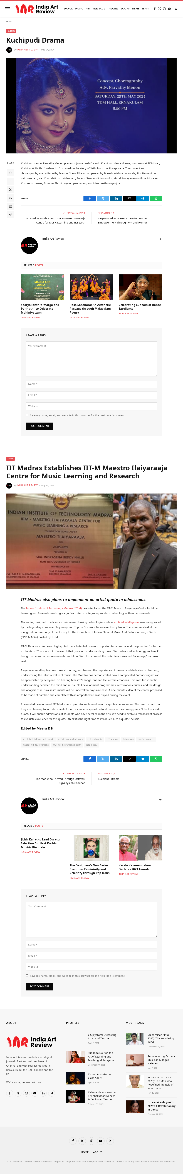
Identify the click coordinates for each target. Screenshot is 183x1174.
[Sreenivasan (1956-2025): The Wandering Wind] (135, 1039)
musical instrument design (67, 745)
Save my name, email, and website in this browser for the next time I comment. (77, 415)
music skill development (36, 745)
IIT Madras (112, 739)
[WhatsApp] (10, 172)
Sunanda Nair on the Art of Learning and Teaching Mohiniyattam (102, 1056)
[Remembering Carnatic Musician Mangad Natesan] (135, 1060)
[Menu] (7, 9)
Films (135, 9)
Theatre (112, 9)
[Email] (10, 206)
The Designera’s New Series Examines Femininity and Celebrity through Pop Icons (90, 869)
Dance (68, 9)
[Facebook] (10, 181)
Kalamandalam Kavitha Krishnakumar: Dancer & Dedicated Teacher (102, 1096)
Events (11, 31)
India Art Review (27, 50)
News (10, 459)
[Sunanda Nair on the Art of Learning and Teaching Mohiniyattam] (75, 1057)
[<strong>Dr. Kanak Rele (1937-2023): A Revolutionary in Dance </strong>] (135, 1106)
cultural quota (95, 739)
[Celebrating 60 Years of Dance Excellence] (140, 287)
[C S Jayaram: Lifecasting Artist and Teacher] (75, 1039)
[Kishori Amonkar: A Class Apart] (75, 1078)
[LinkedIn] (10, 198)
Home (9, 22)
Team (145, 9)
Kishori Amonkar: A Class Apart (99, 1076)
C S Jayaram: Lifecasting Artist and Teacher (102, 1036)
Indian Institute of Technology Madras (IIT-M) (54, 608)
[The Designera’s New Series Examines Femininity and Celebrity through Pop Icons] (91, 848)
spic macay (91, 745)
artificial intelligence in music (38, 739)
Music (79, 9)
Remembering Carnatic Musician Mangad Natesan (161, 1059)
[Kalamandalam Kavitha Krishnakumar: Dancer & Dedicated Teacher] (75, 1096)
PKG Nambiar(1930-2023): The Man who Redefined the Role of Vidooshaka (160, 1083)
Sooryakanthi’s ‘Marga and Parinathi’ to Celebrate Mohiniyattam (40, 309)
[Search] (176, 9)
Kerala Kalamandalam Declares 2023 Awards (135, 867)
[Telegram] (10, 214)
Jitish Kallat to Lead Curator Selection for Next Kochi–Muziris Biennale (41, 843)
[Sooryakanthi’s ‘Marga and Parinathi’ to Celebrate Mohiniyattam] (42, 287)
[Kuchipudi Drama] (91, 106)
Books (125, 9)
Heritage (99, 9)
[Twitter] (10, 189)
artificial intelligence (126, 622)
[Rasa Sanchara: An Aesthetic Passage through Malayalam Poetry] (91, 287)
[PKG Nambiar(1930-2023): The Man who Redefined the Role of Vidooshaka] (135, 1081)
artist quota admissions (70, 739)
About (97, 1152)
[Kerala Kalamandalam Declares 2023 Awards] (140, 848)
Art (88, 9)
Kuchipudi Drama (108, 779)
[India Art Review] (37, 8)
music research (146, 739)
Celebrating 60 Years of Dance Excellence (140, 307)
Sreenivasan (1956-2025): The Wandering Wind (161, 1038)
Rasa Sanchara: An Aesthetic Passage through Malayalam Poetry (90, 309)
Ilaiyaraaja (128, 739)
